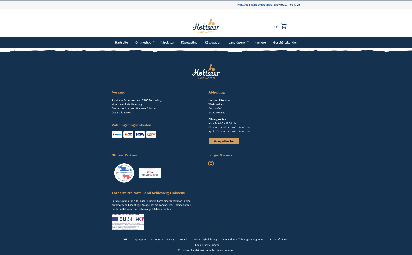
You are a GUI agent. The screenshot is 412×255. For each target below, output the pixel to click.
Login (276, 26)
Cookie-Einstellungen (207, 244)
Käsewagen (213, 42)
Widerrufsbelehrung (205, 239)
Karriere (260, 42)
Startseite (121, 42)
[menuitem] (121, 42)
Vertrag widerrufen (224, 141)
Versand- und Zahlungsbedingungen (243, 239)
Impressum (139, 239)
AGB (125, 239)
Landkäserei (237, 42)
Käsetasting (189, 42)
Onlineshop (143, 42)
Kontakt (184, 239)
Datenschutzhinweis (162, 239)
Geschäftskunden (285, 42)
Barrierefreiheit (278, 239)
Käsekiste (167, 42)
